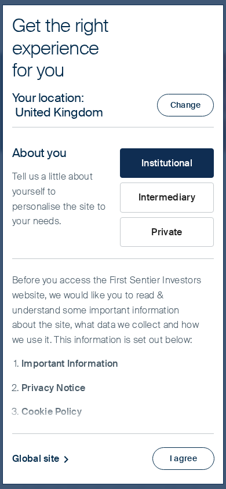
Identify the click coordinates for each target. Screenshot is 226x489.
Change (185, 105)
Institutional (166, 163)
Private (166, 232)
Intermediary (166, 197)
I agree (183, 458)
